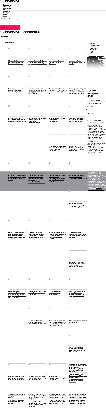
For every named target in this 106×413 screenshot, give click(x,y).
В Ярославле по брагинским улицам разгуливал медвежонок (95, 81)
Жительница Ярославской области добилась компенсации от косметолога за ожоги (95, 66)
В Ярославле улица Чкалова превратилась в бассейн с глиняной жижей (96, 64)
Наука (5, 14)
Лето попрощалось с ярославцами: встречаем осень (94, 78)
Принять (99, 188)
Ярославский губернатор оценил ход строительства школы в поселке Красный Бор (95, 61)
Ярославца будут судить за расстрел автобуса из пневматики (95, 57)
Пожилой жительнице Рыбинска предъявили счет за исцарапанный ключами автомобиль (96, 59)
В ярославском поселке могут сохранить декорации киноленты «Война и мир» (96, 74)
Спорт (5, 16)
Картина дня (7, 5)
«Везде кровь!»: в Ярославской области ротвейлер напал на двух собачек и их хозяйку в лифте (96, 83)
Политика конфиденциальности (94, 154)
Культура (6, 13)
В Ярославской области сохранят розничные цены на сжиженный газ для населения (96, 68)
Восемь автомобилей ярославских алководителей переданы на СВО (96, 72)
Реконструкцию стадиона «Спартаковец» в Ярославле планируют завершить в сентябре (95, 62)
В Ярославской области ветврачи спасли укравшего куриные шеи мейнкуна (96, 76)
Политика (6, 9)
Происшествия (8, 8)
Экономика (6, 11)
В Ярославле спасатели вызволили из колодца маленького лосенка (96, 70)
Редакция (90, 113)
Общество (6, 6)
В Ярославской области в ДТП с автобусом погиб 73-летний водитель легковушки (96, 79)
